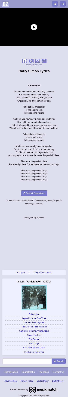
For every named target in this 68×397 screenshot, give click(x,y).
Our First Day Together (34, 322)
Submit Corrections (35, 193)
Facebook (44, 372)
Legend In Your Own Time (34, 318)
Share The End (34, 335)
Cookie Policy (43, 381)
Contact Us (58, 372)
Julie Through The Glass (34, 347)
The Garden (34, 339)
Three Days (34, 343)
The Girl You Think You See (34, 327)
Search (60, 361)
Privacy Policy (27, 381)
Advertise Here (11, 381)
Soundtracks (28, 372)
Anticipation (34, 314)
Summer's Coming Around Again (34, 331)
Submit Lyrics (11, 372)
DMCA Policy (57, 381)
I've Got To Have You (34, 352)
